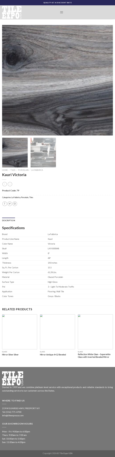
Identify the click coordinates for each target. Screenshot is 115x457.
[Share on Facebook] (4, 203)
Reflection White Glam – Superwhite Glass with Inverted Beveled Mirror (94, 355)
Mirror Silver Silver (10, 354)
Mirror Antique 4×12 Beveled (53, 354)
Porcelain (23, 170)
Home (5, 170)
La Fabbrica (37, 170)
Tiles (12, 170)
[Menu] (61, 12)
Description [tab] (8, 220)
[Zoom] (6, 132)
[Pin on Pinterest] (14, 203)
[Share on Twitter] (9, 203)
